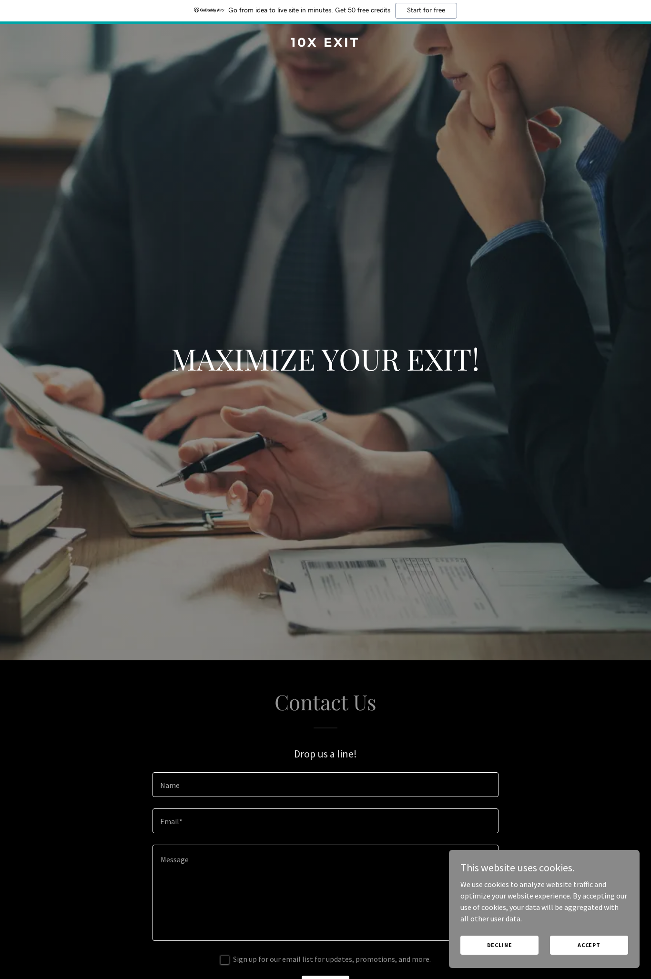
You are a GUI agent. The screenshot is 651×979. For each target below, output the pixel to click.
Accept (589, 945)
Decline (499, 945)
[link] (326, 44)
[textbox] (325, 784)
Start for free (426, 10)
